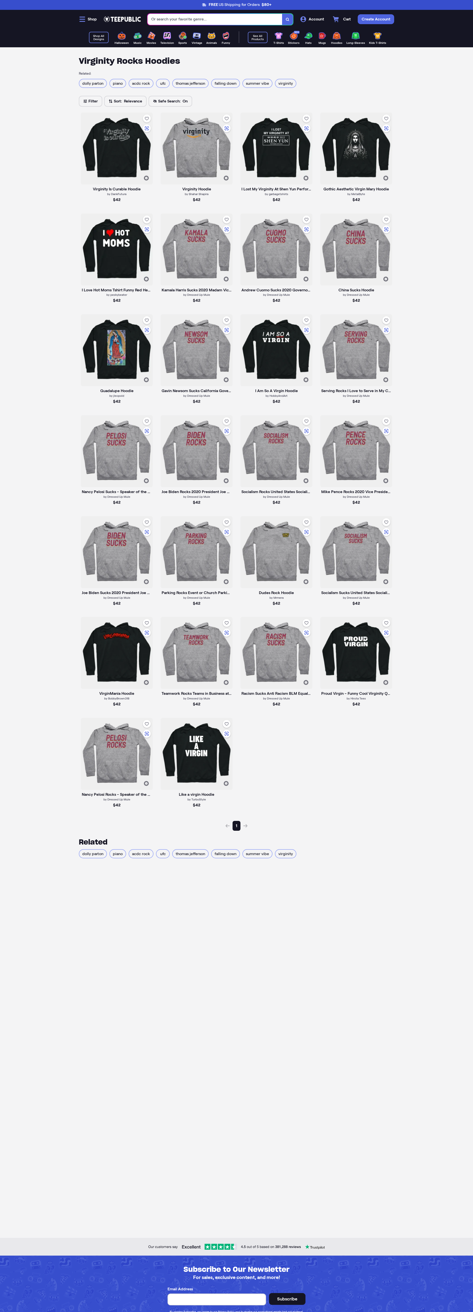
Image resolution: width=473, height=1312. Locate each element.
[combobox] (215, 19)
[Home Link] (122, 19)
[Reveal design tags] (146, 178)
